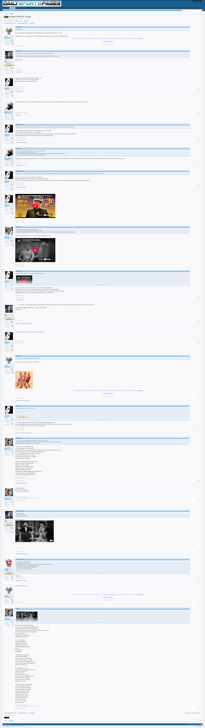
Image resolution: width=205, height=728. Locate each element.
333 (30, 23)
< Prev (12, 23)
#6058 (200, 578)
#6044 (200, 112)
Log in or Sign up (197, 1)
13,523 (12, 116)
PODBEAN (111, 41)
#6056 (200, 500)
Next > (33, 23)
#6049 (200, 266)
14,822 (12, 241)
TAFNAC (22, 553)
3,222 (12, 41)
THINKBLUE (18, 142)
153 (12, 44)
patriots (16, 20)
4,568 (12, 577)
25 (12, 452)
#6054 (200, 430)
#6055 (200, 480)
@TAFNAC (18, 519)
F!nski (6, 36)
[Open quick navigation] (199, 13)
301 (19, 23)
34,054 (12, 92)
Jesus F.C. (7, 448)
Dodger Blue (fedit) (7, 724)
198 (12, 119)
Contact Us (189, 724)
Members (24, 7)
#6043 (200, 88)
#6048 (200, 222)
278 (12, 72)
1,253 (12, 96)
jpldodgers (18, 323)
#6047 (200, 184)
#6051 (200, 321)
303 (22, 23)
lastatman (26, 432)
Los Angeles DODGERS (14, 18)
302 (21, 23)
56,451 (12, 322)
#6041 (200, 46)
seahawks (26, 20)
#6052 (200, 342)
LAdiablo (7, 88)
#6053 (200, 398)
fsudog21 (17, 91)
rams (21, 20)
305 (26, 23)
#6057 (200, 551)
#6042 (200, 69)
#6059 (200, 602)
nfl (13, 20)
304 (24, 23)
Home (7, 7)
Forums (18, 7)
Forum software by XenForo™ (14, 726)
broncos (9, 20)
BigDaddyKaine (8, 112)
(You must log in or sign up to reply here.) (193, 712)
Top (199, 724)
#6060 (200, 708)
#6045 (200, 140)
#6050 (200, 297)
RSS (201, 724)
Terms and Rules (198, 726)
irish (24, 18)
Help (193, 724)
